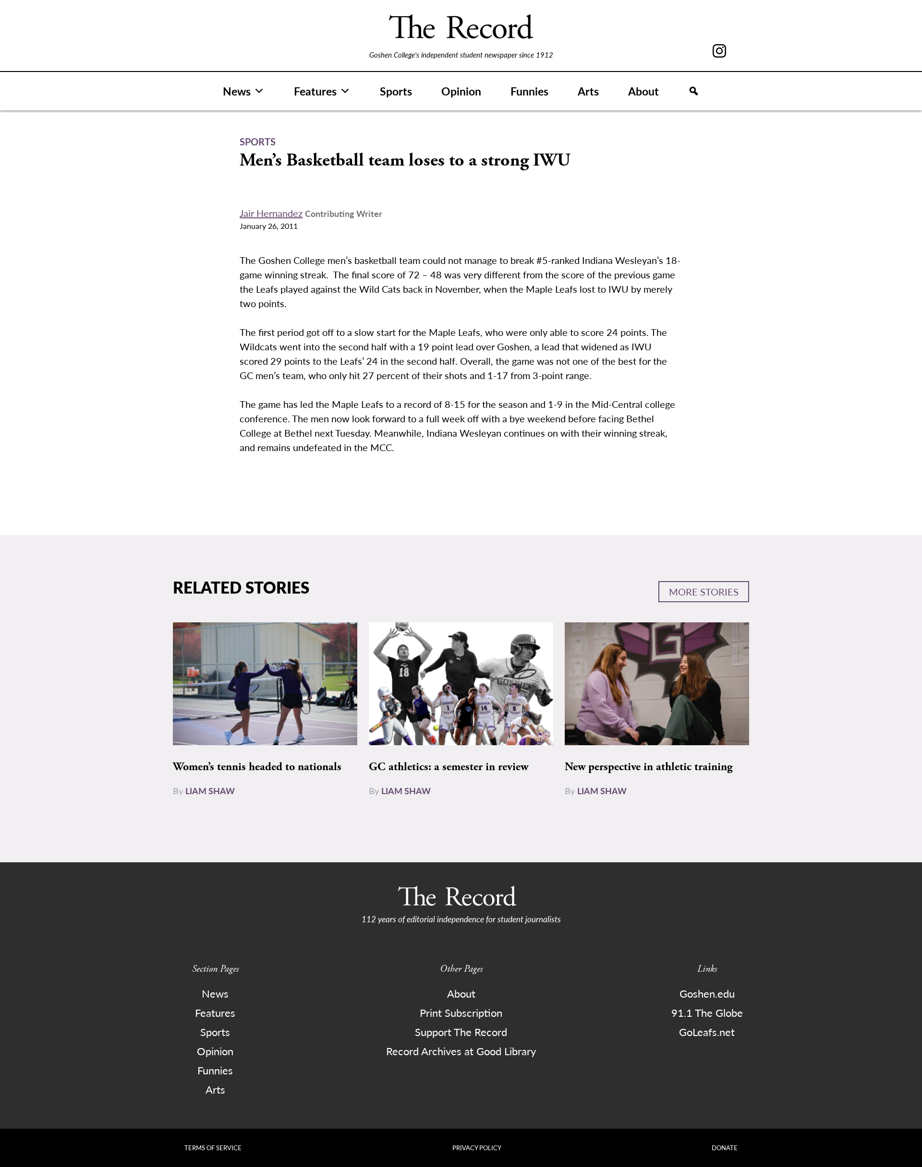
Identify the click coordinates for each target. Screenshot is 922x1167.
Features (315, 91)
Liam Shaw (210, 791)
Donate (725, 1147)
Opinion (461, 91)
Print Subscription (461, 1012)
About (643, 91)
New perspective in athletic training (649, 767)
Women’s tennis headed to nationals (257, 767)
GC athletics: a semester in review (448, 767)
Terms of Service (213, 1147)
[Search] (694, 91)
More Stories (704, 591)
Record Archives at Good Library (461, 1051)
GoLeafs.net (707, 1031)
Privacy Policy (476, 1147)
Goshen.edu (707, 993)
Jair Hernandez (271, 213)
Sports (396, 91)
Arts (588, 91)
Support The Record (461, 1031)
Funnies (529, 91)
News (237, 91)
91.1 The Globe (707, 1012)
